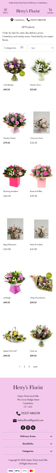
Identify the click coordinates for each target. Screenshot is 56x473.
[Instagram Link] (28, 427)
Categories (10, 48)
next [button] (35, 366)
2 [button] (24, 366)
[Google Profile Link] (33, 427)
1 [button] (19, 366)
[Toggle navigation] (5, 11)
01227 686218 (38, 19)
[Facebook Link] (23, 427)
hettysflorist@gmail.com (30, 420)
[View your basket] (50, 10)
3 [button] (29, 366)
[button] (28, 436)
